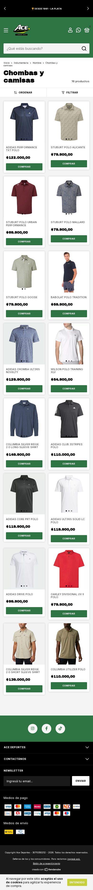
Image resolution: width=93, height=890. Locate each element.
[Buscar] (84, 48)
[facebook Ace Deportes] (46, 728)
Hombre (37, 62)
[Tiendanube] (47, 870)
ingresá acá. (73, 859)
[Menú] (7, 31)
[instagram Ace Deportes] (32, 728)
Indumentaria (21, 62)
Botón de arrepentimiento (46, 863)
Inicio (7, 62)
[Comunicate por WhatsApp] (78, 31)
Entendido (77, 882)
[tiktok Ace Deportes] (60, 728)
